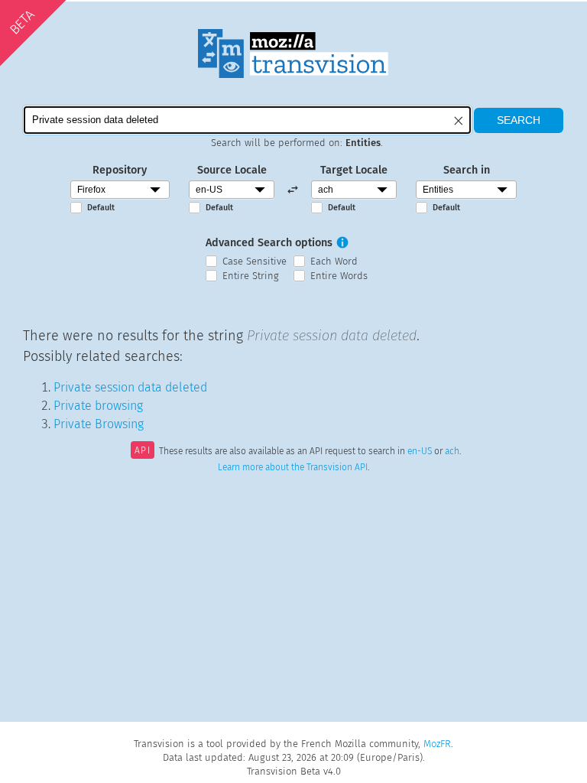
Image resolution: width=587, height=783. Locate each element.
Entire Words (339, 275)
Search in (466, 170)
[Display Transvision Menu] (527, 15)
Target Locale (354, 170)
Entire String (250, 275)
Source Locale (232, 170)
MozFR (437, 743)
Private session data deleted (130, 387)
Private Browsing (99, 424)
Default (101, 208)
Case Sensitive (254, 261)
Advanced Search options (269, 242)
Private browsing (98, 405)
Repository (119, 170)
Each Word (334, 261)
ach (452, 452)
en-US (419, 452)
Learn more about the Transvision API (293, 467)
